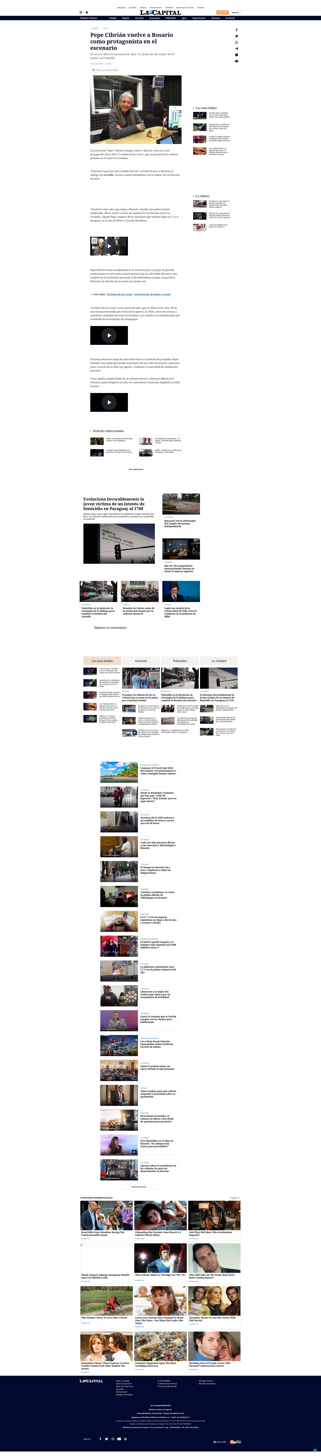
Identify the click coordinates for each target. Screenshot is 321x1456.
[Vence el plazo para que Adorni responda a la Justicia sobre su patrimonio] (139, 1095)
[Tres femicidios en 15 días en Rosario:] (139, 1145)
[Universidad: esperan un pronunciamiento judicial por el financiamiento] (219, 720)
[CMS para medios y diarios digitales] (220, 1442)
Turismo (200, 7)
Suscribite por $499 (223, 12)
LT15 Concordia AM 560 (167, 1386)
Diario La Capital (122, 1381)
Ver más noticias (139, 1187)
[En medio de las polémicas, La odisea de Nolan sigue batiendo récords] (160, 441)
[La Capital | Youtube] (119, 1438)
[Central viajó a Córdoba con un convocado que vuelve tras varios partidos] (212, 115)
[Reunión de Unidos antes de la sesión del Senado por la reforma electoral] (139, 601)
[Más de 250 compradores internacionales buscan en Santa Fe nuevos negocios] (212, 216)
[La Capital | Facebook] (100, 1438)
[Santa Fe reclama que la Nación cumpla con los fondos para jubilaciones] (139, 1020)
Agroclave (120, 1389)
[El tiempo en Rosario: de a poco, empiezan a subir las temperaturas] (139, 871)
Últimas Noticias (88, 18)
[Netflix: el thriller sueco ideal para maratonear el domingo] (160, 452)
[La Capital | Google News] (125, 1438)
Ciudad (112, 18)
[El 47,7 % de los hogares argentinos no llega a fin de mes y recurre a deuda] (139, 921)
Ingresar (235, 12)
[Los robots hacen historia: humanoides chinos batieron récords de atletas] (139, 1045)
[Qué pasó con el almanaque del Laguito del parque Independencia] (181, 512)
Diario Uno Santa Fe (124, 1384)
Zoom (105, 28)
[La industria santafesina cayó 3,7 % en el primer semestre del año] (139, 971)
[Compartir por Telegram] (236, 48)
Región (125, 18)
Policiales (171, 18)
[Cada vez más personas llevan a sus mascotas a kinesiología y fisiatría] (139, 846)
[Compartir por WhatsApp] (236, 42)
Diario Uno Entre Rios (124, 1386)
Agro (184, 18)
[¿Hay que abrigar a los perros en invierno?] (212, 227)
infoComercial (121, 1392)
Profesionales (155, 7)
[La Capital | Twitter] (106, 1438)
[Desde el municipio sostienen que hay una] (139, 797)
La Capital (94, 28)
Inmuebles (121, 7)
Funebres (169, 7)
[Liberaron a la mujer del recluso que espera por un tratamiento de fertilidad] (139, 995)
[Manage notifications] (315, 1450)
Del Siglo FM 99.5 (206, 1381)
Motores (132, 7)
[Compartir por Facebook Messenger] (236, 54)
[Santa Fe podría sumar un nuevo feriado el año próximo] (139, 1070)
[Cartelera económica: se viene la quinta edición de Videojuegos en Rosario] (139, 896)
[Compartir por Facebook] (236, 29)
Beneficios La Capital (185, 7)
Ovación (139, 18)
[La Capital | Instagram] (112, 1438)
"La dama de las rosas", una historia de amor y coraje (138, 294)
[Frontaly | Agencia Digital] (233, 1442)
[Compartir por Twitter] (236, 36)
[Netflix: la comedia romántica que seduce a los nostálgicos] (111, 441)
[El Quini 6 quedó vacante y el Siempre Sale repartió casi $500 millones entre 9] (212, 139)
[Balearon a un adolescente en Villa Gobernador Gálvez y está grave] (180, 731)
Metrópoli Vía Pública (124, 1395)
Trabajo (142, 7)
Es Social (230, 18)
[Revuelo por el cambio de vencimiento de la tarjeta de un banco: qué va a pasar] (212, 127)
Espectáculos (198, 18)
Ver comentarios (136, 469)
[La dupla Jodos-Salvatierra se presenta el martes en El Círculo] (111, 452)
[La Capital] (160, 12)
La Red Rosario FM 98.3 (167, 1384)
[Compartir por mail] (236, 61)
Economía (155, 18)
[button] (81, 12)
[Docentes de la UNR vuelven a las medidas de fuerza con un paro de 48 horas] (139, 821)
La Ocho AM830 (163, 1381)
